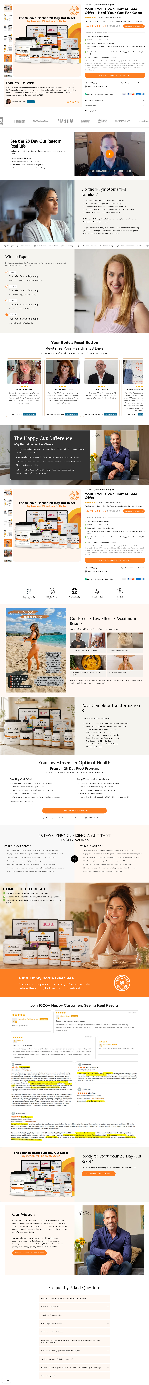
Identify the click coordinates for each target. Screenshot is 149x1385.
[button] (115, 100)
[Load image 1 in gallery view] (8, 8)
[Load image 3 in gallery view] (8, 28)
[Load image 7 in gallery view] (8, 68)
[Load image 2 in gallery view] (8, 18)
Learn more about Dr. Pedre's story (29, 1253)
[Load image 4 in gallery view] (8, 38)
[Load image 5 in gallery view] (8, 48)
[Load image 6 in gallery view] (8, 58)
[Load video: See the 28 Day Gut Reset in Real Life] (110, 154)
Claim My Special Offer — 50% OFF (74, 810)
